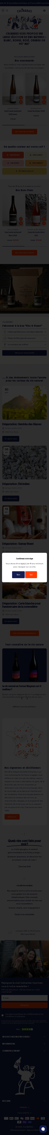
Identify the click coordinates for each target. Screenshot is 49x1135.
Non (18, 574)
